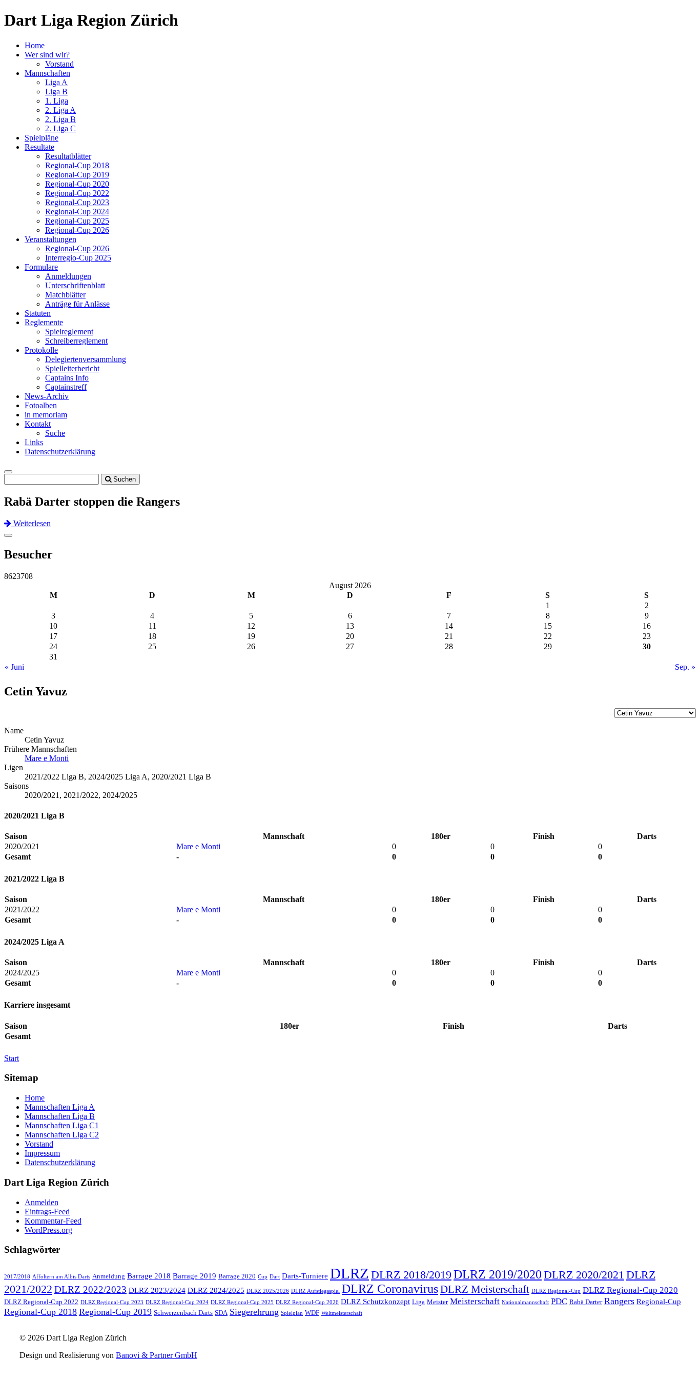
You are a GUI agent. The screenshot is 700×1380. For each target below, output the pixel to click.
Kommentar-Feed (53, 1220)
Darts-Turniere (305, 1276)
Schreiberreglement (76, 340)
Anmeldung (108, 1276)
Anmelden (41, 1202)
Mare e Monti (47, 758)
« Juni (14, 667)
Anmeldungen (68, 276)
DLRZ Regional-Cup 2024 (177, 1302)
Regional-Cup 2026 (77, 230)
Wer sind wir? (47, 54)
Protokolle (41, 350)
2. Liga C (60, 128)
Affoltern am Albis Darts (61, 1276)
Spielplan (292, 1313)
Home (35, 45)
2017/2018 (17, 1276)
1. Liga (56, 100)
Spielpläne (41, 137)
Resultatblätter (68, 156)
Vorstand (59, 63)
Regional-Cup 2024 (77, 211)
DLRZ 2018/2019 (411, 1274)
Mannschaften (47, 73)
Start (11, 1058)
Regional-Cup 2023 (77, 202)
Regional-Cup (658, 1301)
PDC (559, 1301)
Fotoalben (41, 405)
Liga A (56, 82)
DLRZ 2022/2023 (90, 1289)
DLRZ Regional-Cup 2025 (242, 1302)
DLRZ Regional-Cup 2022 (41, 1302)
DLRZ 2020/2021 (584, 1275)
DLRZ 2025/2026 (267, 1291)
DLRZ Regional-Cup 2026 (307, 1302)
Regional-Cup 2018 (77, 165)
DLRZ (349, 1273)
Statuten (38, 313)
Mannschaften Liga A (60, 1107)
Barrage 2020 (237, 1276)
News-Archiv (47, 396)
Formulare (41, 267)
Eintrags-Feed (47, 1211)
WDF (312, 1312)
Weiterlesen (31, 523)
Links (34, 442)
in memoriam (46, 414)
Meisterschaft (475, 1301)
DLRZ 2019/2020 (498, 1274)
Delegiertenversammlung (85, 359)
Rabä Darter (585, 1302)
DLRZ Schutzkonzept (375, 1301)
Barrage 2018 (149, 1276)
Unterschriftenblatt (75, 285)
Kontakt (38, 423)
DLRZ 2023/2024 (157, 1290)
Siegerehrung (254, 1312)
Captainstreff (66, 387)
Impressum (42, 1153)
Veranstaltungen (50, 239)
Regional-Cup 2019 (77, 174)
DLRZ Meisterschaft (484, 1289)
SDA (221, 1312)
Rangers (619, 1301)
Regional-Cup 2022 (77, 193)
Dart (275, 1276)
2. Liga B (60, 119)
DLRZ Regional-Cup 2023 (111, 1302)
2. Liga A (60, 110)
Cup (262, 1276)
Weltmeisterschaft (341, 1313)
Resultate (39, 147)
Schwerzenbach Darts (183, 1312)
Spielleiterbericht (72, 368)
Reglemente (44, 322)
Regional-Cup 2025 (77, 220)
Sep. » (685, 667)
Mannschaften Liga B (60, 1116)
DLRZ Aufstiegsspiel (315, 1291)
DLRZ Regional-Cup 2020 (630, 1290)
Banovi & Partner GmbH (156, 1355)
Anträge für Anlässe (77, 303)
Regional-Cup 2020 (77, 183)
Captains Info (67, 377)
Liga (418, 1302)
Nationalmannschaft (525, 1302)
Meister (437, 1302)
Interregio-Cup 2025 (78, 257)
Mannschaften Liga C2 (62, 1134)
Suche (55, 433)
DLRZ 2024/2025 (216, 1290)
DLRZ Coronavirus (390, 1288)
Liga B (56, 91)
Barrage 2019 (194, 1276)
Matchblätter (65, 294)
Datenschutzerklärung (60, 451)
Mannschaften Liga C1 (62, 1125)
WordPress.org (48, 1230)
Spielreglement (69, 331)
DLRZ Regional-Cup (556, 1291)
